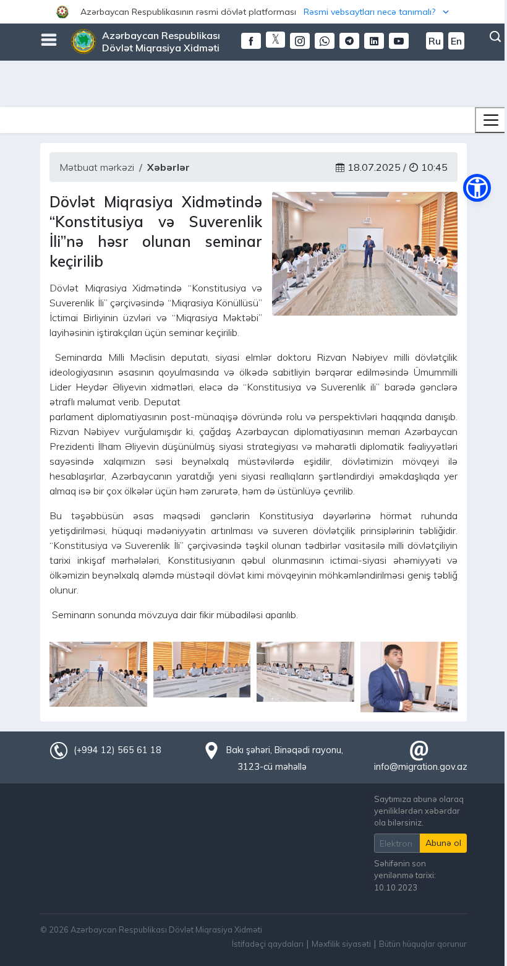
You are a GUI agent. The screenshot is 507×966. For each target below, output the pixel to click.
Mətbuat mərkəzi (96, 167)
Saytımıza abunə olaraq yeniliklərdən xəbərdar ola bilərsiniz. (419, 810)
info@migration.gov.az (420, 766)
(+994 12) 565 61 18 (117, 750)
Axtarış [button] (495, 36)
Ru (434, 41)
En (456, 41)
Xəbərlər (168, 167)
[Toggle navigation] (491, 120)
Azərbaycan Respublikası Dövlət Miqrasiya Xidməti (161, 41)
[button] (253, 12)
